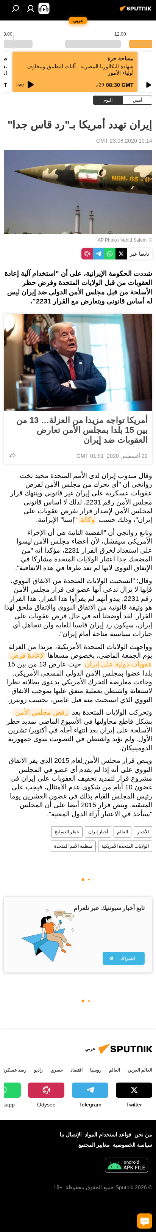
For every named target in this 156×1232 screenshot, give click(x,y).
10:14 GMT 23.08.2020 (124, 141)
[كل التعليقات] (144, 1221)
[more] (12, 455)
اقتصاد (76, 1070)
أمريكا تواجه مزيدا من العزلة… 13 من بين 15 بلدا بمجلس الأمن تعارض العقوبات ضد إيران (82, 430)
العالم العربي (140, 1070)
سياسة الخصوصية (132, 1145)
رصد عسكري (14, 1070)
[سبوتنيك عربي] (137, 11)
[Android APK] (126, 1166)
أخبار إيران (98, 831)
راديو (38, 1070)
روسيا (95, 1070)
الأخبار (143, 831)
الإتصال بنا (71, 1134)
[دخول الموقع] (30, 8)
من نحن (143, 1134)
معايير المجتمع (94, 1145)
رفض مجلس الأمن (41, 712)
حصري (56, 1070)
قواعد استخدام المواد (108, 1134)
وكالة (87, 519)
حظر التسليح (67, 831)
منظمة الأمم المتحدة (73, 846)
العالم (122, 831)
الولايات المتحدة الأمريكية (125, 846)
